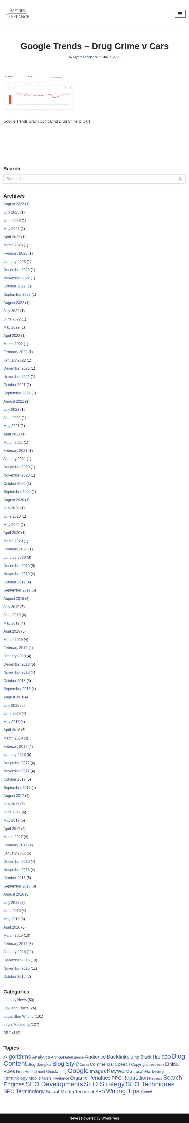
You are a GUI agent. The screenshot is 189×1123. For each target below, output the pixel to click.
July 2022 (11, 311)
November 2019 (16, 574)
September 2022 (17, 294)
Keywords (120, 1071)
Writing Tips (122, 1091)
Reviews (155, 1078)
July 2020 (11, 508)
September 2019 (17, 590)
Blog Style (65, 1063)
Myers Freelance (85, 57)
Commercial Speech (110, 1064)
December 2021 (16, 368)
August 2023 (13, 204)
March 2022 (13, 344)
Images (98, 1071)
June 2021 (12, 418)
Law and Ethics (16, 1008)
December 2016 (16, 861)
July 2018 (11, 705)
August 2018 (13, 697)
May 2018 (11, 722)
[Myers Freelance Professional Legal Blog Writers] (17, 13)
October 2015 (14, 976)
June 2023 (12, 221)
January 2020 (14, 557)
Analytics (41, 1057)
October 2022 (14, 286)
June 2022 (12, 319)
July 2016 (11, 903)
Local (138, 1071)
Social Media (60, 1091)
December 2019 (16, 566)
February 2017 (15, 845)
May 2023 (11, 229)
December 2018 (16, 664)
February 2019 (15, 648)
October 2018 (14, 681)
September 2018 (17, 689)
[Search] (180, 179)
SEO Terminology (24, 1091)
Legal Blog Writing (18, 1016)
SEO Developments (54, 1084)
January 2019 (14, 656)
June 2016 (12, 911)
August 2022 (13, 303)
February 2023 (15, 253)
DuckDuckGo (156, 1064)
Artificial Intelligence (67, 1057)
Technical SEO (90, 1091)
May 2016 (11, 919)
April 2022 (11, 336)
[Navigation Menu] (180, 14)
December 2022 (16, 270)
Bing (134, 1057)
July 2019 (11, 607)
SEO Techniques (150, 1084)
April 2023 (11, 237)
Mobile (35, 1078)
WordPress (110, 1118)
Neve (73, 1118)
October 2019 (14, 582)
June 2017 (12, 812)
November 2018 (16, 672)
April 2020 (11, 533)
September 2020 (17, 492)
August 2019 (13, 599)
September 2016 (17, 886)
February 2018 (15, 747)
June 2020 (12, 516)
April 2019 (11, 631)
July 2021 (11, 409)
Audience (95, 1057)
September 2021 (17, 393)
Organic (78, 1078)
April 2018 (11, 730)
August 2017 (13, 796)
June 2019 (12, 615)
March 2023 (13, 245)
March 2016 (13, 935)
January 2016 (14, 952)
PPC (116, 1078)
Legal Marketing (16, 1024)
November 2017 (16, 771)
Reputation (135, 1078)
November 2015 (16, 968)
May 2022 (11, 327)
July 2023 (11, 212)
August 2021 (13, 401)
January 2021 (14, 459)
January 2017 (14, 853)
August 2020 (13, 500)
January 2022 (14, 360)
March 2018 (13, 738)
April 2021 (11, 434)
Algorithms (17, 1056)
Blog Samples (39, 1064)
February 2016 (15, 944)
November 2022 (16, 278)
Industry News (15, 1000)
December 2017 (16, 763)
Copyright (139, 1064)
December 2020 (16, 467)
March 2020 (13, 541)
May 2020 (11, 525)
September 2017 (17, 788)
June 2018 (12, 713)
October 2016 (14, 878)
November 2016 (16, 870)
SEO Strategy (104, 1084)
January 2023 (14, 262)
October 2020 (14, 484)
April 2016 (11, 927)
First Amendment (30, 1071)
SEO (7, 1033)
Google (78, 1070)
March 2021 (13, 442)
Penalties (99, 1078)
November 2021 (16, 377)
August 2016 (13, 894)
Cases (84, 1064)
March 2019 (13, 640)
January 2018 (14, 755)
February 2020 (15, 549)
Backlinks (118, 1057)
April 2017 (11, 829)
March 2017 (13, 837)
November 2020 (16, 475)
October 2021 (14, 385)
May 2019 (11, 623)
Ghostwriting (56, 1072)
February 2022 (15, 352)
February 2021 (15, 451)
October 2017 (14, 779)
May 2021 (11, 426)
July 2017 (11, 804)
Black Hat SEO (155, 1057)
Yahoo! (146, 1092)
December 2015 (16, 960)
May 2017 (11, 820)
